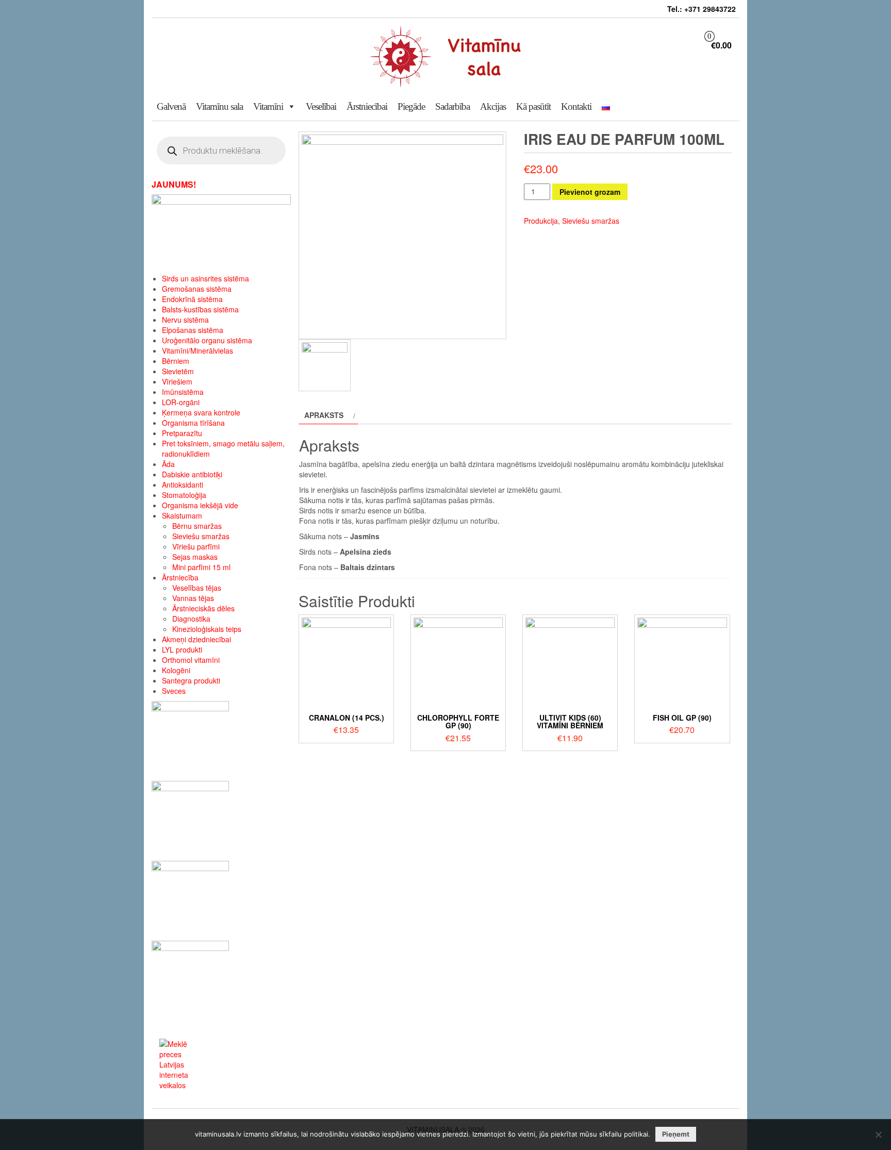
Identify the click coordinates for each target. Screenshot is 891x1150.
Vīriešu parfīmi (196, 546)
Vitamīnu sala (219, 106)
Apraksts (323, 415)
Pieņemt (675, 1134)
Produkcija (541, 220)
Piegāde (411, 106)
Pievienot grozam (589, 192)
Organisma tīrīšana (193, 423)
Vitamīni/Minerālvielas (197, 350)
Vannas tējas (193, 598)
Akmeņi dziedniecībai (196, 639)
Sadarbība (452, 106)
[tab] (328, 415)
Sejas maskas (195, 557)
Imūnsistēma (183, 392)
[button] (289, 106)
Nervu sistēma (185, 319)
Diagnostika (191, 618)
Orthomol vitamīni (191, 660)
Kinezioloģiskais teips (206, 629)
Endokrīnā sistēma (192, 299)
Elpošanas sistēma (192, 330)
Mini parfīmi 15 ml (201, 567)
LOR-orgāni (181, 402)
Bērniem (175, 361)
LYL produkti (182, 649)
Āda (168, 464)
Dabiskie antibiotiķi (192, 474)
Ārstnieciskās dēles (203, 608)
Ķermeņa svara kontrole (201, 412)
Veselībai (321, 106)
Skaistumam (182, 515)
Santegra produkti (191, 680)
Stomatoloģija (184, 495)
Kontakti (576, 106)
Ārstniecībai (366, 106)
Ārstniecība (180, 577)
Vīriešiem (177, 381)
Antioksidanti (182, 484)
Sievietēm (178, 371)
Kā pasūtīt (533, 106)
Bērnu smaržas (197, 526)
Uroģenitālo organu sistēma (207, 340)
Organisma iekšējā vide (200, 505)
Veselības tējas (196, 587)
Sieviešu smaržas (200, 536)
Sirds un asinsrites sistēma (205, 278)
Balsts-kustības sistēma (200, 309)
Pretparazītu (182, 433)
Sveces (174, 691)
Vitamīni (268, 106)
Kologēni (176, 670)
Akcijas (493, 106)
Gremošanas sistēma (197, 289)
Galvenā (171, 106)
